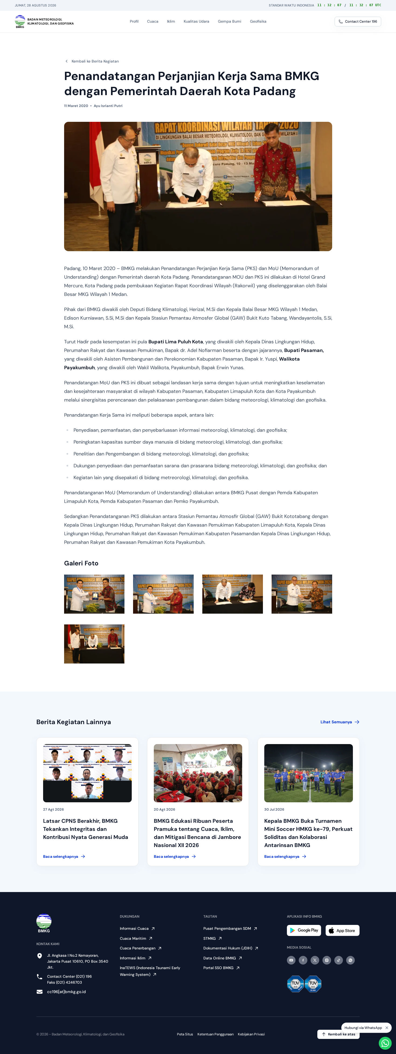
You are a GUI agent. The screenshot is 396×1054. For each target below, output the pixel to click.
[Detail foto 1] (94, 594)
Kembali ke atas (341, 1034)
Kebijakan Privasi (251, 1034)
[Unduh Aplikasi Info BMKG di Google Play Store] (304, 930)
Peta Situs (185, 1034)
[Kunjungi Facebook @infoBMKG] (303, 960)
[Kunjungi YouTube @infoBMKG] (291, 960)
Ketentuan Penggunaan (215, 1034)
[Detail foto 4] (302, 594)
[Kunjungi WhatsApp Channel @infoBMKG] (350, 960)
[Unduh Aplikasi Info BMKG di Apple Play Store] (342, 930)
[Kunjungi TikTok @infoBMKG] (338, 960)
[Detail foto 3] (232, 594)
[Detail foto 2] (163, 594)
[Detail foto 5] (94, 643)
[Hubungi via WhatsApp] (385, 1043)
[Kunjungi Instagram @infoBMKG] (326, 960)
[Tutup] (387, 1027)
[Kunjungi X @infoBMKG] (315, 960)
